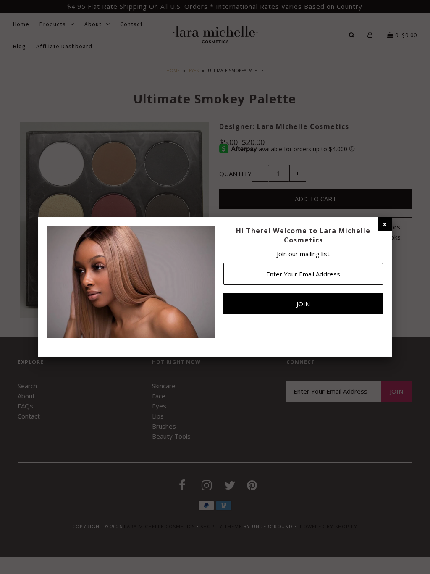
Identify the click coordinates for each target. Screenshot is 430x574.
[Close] (385, 224)
